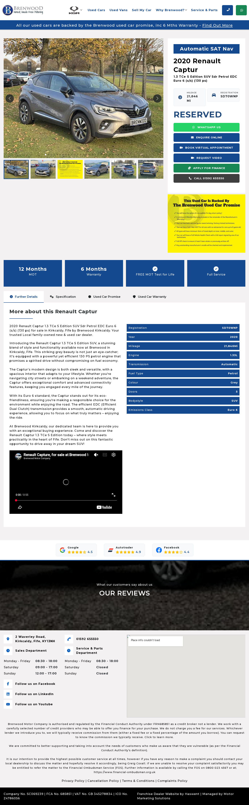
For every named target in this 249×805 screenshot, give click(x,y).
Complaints (30, 798)
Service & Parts (204, 10)
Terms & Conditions (138, 781)
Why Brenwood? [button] (170, 10)
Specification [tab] (65, 296)
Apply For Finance (208, 168)
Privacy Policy (73, 781)
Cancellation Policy (103, 781)
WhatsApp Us (209, 127)
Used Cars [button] (96, 10)
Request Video (209, 158)
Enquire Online (208, 137)
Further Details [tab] (26, 296)
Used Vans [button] (119, 10)
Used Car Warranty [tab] (151, 296)
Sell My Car (141, 10)
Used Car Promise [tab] (106, 296)
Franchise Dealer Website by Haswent (168, 794)
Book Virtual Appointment (208, 147)
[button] (75, 10)
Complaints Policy (172, 781)
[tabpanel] (124, 414)
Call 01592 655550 (208, 178)
